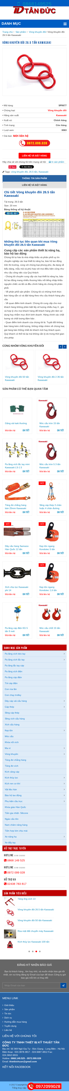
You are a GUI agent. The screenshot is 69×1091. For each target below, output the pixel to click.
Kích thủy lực (11, 777)
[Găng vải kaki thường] (17, 409)
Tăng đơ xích (11, 766)
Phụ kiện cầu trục (13, 801)
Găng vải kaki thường (16, 423)
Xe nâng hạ (11, 836)
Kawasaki (61, 115)
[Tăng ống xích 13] (10, 901)
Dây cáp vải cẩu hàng (16, 701)
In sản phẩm (57, 162)
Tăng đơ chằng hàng (15, 760)
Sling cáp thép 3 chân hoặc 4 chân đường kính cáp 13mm (50, 508)
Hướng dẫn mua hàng (15, 1022)
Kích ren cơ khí (12, 783)
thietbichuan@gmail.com (23, 1061)
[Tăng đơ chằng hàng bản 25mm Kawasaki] (17, 491)
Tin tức (7, 1013)
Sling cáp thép (12, 712)
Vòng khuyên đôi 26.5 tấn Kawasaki (36, 909)
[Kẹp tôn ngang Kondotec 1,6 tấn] (51, 573)
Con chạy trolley (13, 695)
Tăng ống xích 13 (26, 899)
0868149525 (36, 4)
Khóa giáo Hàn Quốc (15, 807)
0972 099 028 (15, 872)
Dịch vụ (8, 1017)
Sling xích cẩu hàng (15, 718)
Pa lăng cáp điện (13, 677)
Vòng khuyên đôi (37, 32)
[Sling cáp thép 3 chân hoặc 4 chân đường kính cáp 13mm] (51, 491)
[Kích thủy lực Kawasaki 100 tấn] (10, 944)
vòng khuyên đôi (19, 171)
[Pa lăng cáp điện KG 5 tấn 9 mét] (17, 614)
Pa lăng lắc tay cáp (14, 665)
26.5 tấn (33, 171)
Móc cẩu (9, 736)
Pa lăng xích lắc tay (15, 659)
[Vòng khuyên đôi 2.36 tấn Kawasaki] (50, 362)
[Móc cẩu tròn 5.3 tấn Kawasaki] (51, 450)
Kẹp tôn (9, 730)
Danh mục (11, 24)
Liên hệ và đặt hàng (35, 185)
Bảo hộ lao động (13, 795)
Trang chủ (7, 32)
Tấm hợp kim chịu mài (16, 830)
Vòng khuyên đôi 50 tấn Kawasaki (35, 920)
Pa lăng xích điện (13, 671)
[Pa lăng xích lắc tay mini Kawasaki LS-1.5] (17, 450)
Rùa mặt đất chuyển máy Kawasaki (35, 931)
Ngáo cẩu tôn (11, 819)
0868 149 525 (15, 860)
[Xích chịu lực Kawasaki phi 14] (17, 573)
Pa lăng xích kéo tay (15, 653)
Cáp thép (9, 707)
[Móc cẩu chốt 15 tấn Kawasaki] (51, 614)
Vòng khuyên (11, 754)
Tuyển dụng (10, 1026)
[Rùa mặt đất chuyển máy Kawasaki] (10, 933)
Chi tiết (26, 430)
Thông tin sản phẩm (34, 178)
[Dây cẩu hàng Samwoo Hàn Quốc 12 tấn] (17, 532)
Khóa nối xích (12, 742)
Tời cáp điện (11, 683)
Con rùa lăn (11, 689)
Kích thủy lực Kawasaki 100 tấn (33, 941)
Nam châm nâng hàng (16, 825)
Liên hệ (8, 1030)
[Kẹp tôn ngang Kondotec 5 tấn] (51, 532)
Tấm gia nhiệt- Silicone (16, 813)
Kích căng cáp (12, 771)
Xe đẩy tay (10, 842)
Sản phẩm (21, 32)
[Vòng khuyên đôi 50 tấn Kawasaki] (18, 362)
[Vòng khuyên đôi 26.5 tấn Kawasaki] (10, 912)
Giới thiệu (9, 1005)
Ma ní (8, 748)
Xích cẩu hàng (12, 724)
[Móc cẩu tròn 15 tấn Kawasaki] (51, 409)
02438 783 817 (16, 883)
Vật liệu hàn (11, 789)
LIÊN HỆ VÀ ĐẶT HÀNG (34, 155)
